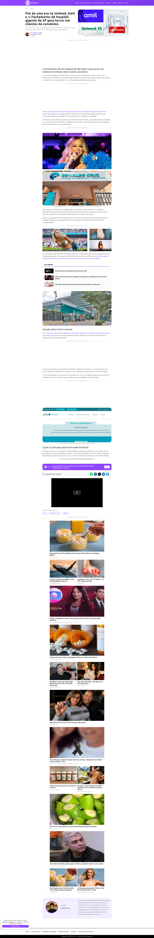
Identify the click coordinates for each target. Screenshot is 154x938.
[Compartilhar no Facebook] (95, 474)
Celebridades (98, 3)
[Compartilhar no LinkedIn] (103, 474)
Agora (107, 3)
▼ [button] (123, 35)
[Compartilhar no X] (99, 474)
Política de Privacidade (85, 931)
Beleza (121, 3)
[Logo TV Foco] (31, 2)
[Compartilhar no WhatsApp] (91, 474)
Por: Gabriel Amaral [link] (36, 32)
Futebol (114, 3)
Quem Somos (35, 931)
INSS (126, 3)
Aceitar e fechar (15, 926)
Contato (73, 931)
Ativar (107, 467)
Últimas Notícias (86, 3)
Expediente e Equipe (49, 931)
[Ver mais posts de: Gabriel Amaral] (27, 34)
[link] (51, 907)
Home (77, 3)
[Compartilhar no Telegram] (107, 474)
